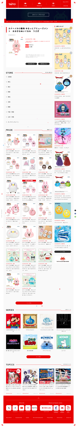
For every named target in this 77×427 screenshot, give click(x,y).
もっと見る (29, 303)
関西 (9, 107)
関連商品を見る (44, 63)
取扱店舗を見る (31, 63)
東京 (9, 87)
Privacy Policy (50, 417)
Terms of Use (59, 417)
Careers (27, 417)
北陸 (9, 102)
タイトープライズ (15, 21)
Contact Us (68, 417)
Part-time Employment (38, 417)
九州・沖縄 (11, 117)
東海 (9, 97)
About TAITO (65, 2)
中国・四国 (11, 112)
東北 (9, 81)
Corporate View (18, 417)
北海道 (9, 76)
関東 (9, 92)
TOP (7, 21)
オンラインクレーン (13, 122)
